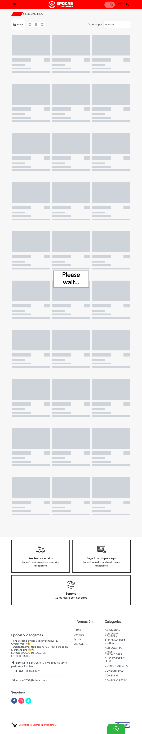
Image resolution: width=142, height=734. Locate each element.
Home (17, 14)
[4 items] (30, 24)
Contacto (79, 634)
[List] (42, 24)
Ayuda (77, 639)
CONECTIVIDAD (114, 670)
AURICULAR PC (113, 647)
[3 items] (36, 24)
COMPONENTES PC (116, 665)
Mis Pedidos (81, 644)
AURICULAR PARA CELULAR (115, 641)
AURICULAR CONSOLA (111, 635)
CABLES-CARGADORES (113, 653)
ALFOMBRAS (112, 629)
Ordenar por (95, 24)
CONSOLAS (111, 675)
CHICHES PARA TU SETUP (115, 659)
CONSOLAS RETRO (116, 680)
